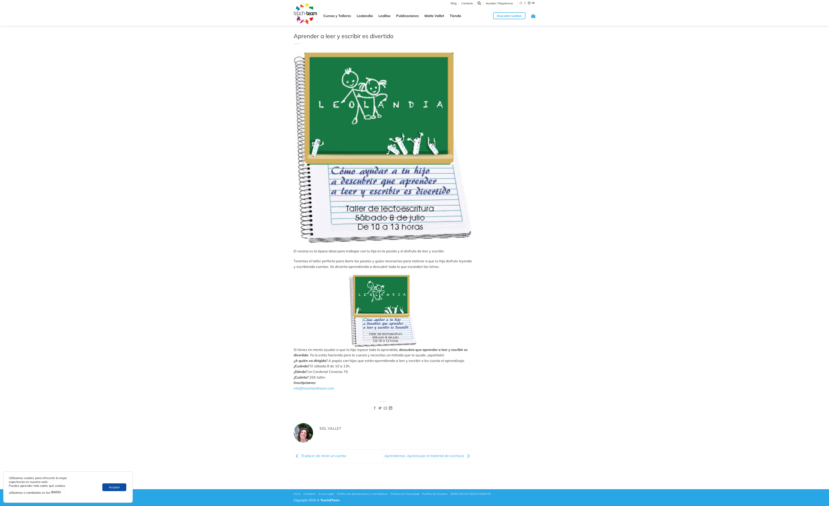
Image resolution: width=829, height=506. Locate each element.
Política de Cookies (435, 493)
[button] (499, 3)
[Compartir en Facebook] (375, 408)
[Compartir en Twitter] (380, 408)
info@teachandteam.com (314, 388)
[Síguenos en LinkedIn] (529, 3)
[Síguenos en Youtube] (533, 3)
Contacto (467, 3)
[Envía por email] (385, 408)
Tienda (455, 16)
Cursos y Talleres (337, 16)
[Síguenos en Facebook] (525, 3)
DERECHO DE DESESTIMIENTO (471, 493)
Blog (454, 3)
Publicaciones (407, 16)
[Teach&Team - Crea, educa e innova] (305, 13)
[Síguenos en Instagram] (521, 3)
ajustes (56, 491)
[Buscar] (479, 3)
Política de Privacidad (405, 493)
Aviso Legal (326, 493)
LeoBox (384, 16)
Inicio (297, 493)
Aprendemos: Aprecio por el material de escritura (424, 456)
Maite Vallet (434, 16)
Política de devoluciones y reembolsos (362, 493)
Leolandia (365, 16)
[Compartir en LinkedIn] (390, 408)
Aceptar (114, 487)
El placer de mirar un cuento (323, 456)
